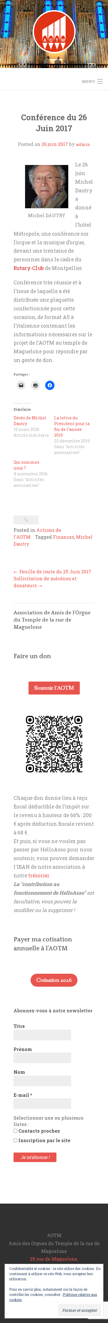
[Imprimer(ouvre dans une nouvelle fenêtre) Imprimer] (35, 385)
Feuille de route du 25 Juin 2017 (52, 571)
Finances (63, 537)
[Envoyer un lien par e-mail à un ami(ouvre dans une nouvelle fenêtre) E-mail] (21, 385)
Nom (19, 1072)
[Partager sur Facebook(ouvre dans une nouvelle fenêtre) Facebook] (49, 385)
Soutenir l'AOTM (54, 688)
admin (83, 144)
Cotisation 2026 (54, 980)
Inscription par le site (43, 1140)
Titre (19, 1026)
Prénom (23, 1049)
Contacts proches (38, 1131)
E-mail (23, 1095)
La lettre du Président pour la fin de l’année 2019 (72, 426)
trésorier (38, 875)
